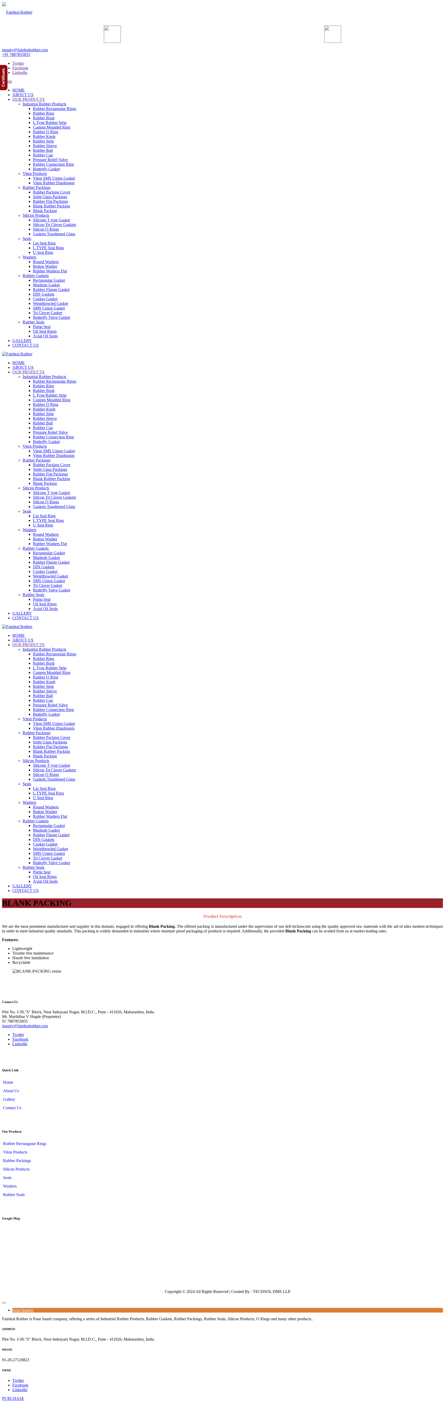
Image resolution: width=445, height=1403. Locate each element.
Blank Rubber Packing (51, 206)
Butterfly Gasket (46, 169)
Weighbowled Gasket (50, 303)
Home (7, 1082)
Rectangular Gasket (49, 280)
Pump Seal (41, 326)
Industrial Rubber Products (44, 104)
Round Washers (46, 262)
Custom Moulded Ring (51, 127)
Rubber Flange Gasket (51, 289)
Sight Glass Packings (50, 197)
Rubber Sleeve (45, 146)
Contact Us (11, 1108)
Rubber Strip (43, 141)
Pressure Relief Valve (50, 159)
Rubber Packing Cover (51, 192)
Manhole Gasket (46, 285)
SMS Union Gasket (49, 308)
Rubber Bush (44, 118)
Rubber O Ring (45, 132)
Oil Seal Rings (45, 331)
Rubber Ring (43, 113)
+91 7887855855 (16, 54)
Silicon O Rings (46, 229)
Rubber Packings (36, 187)
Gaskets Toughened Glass (54, 234)
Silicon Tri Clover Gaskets (54, 224)
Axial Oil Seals (45, 336)
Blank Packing (45, 210)
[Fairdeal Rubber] (17, 12)
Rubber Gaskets (36, 275)
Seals (27, 238)
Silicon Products (36, 215)
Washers (29, 257)
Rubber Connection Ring (53, 164)
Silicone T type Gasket (51, 220)
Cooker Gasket (45, 299)
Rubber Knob (44, 136)
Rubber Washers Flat (50, 271)
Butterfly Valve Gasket (51, 317)
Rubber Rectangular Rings (54, 108)
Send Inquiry (22, 1310)
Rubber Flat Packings (50, 201)
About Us (10, 1091)
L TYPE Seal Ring (48, 248)
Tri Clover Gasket (47, 313)
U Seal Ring (43, 252)
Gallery (8, 1099)
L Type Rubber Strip (49, 122)
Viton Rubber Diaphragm (53, 183)
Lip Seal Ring (44, 243)
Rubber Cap (43, 155)
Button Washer (45, 266)
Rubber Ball (43, 150)
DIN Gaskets (43, 294)
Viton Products (35, 173)
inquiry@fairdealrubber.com (25, 50)
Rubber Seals (33, 322)
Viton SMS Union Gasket (54, 178)
